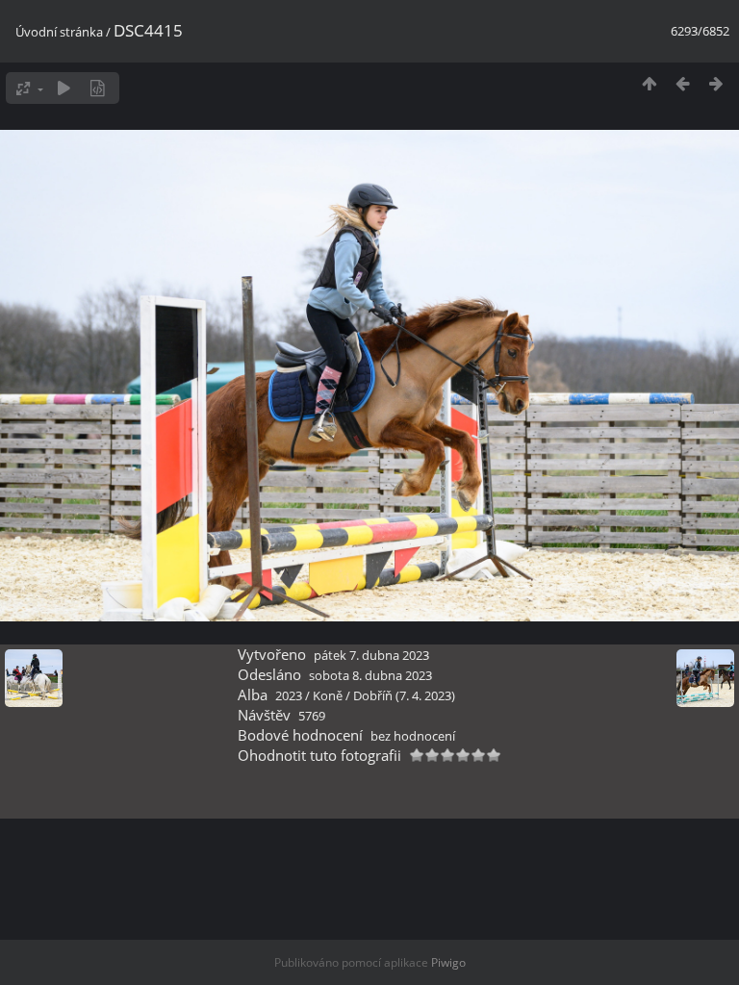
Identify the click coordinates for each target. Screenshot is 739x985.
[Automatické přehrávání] (64, 88)
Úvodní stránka (59, 31)
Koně (328, 695)
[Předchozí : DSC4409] (683, 83)
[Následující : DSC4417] (716, 83)
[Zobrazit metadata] (98, 88)
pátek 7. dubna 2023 (371, 655)
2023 (288, 695)
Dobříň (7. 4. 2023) (404, 695)
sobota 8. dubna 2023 (370, 675)
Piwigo (448, 962)
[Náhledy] (649, 83)
